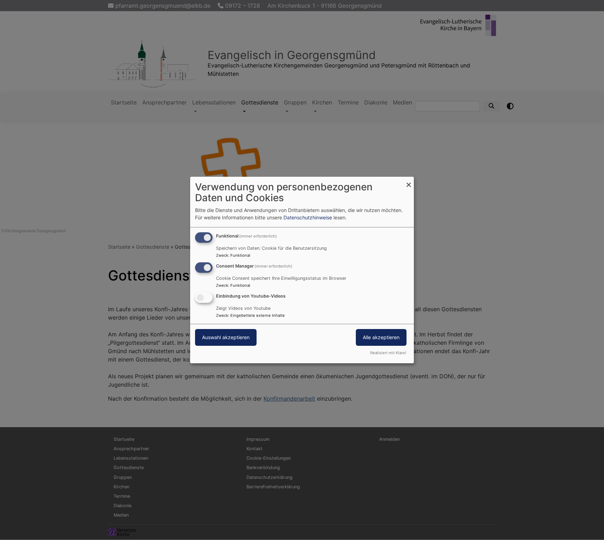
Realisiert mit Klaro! (388, 352)
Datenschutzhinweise (307, 217)
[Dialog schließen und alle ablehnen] (408, 181)
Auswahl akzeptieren (226, 337)
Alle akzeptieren (381, 337)
